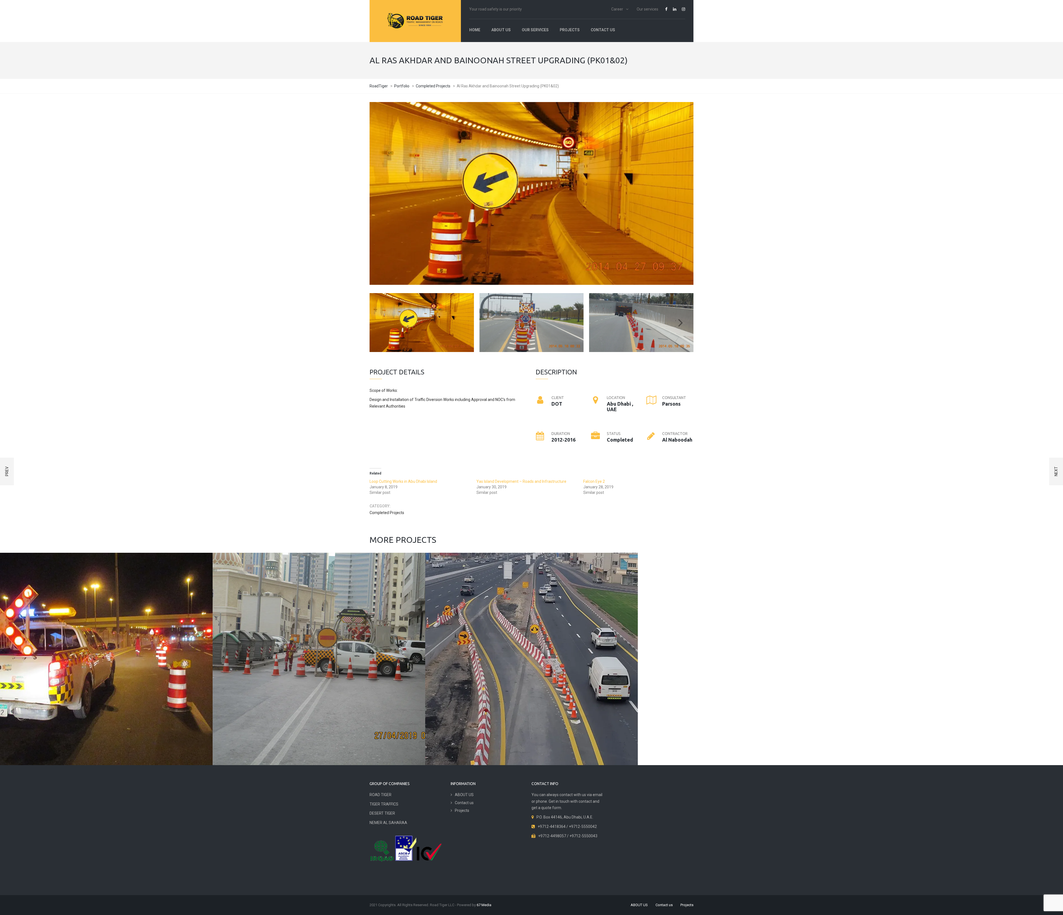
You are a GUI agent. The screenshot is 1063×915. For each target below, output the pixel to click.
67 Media (484, 905)
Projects (570, 30)
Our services (647, 9)
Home (474, 30)
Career (617, 9)
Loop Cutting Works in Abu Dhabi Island (403, 481)
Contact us (603, 30)
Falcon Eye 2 (594, 481)
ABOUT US (501, 30)
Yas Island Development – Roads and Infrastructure (521, 481)
